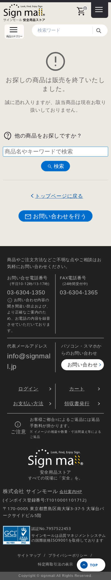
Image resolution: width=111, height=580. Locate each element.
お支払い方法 (28, 403)
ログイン (28, 388)
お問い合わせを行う (59, 216)
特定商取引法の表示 (55, 564)
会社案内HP (70, 491)
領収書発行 (77, 403)
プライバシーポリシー (68, 555)
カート (76, 388)
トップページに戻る (59, 195)
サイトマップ (29, 555)
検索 (101, 30)
